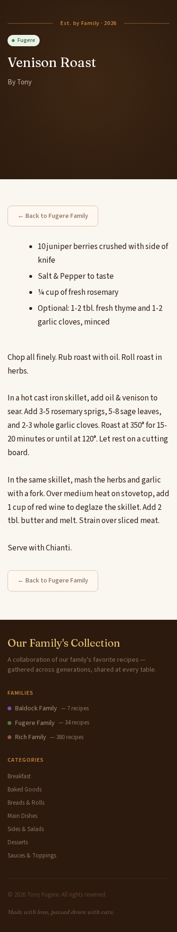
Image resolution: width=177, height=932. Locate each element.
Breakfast (19, 776)
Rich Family (30, 737)
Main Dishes (22, 816)
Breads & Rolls (26, 803)
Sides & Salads (26, 829)
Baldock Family (36, 708)
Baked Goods (25, 789)
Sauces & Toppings (32, 855)
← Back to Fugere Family (52, 216)
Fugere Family (35, 723)
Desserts (18, 842)
